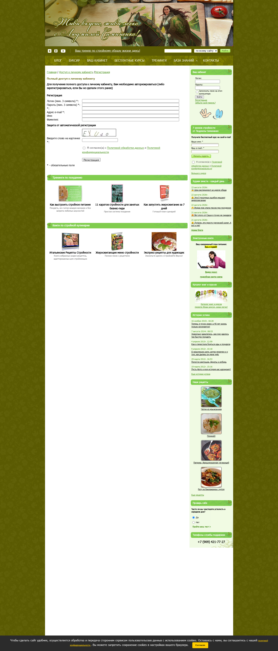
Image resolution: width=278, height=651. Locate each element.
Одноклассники (56, 51)
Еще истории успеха (200, 374)
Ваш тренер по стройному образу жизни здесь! (107, 51)
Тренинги (159, 60)
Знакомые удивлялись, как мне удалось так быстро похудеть (210, 335)
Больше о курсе (198, 173)
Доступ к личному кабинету (76, 72)
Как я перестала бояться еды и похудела (210, 344)
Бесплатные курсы (129, 60)
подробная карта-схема (211, 276)
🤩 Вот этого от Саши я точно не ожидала (211, 215)
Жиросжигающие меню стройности (117, 252)
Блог (58, 60)
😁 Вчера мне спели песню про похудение (211, 207)
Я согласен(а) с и (121, 150)
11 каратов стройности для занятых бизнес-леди (117, 206)
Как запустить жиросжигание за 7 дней (164, 206)
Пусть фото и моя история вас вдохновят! (211, 369)
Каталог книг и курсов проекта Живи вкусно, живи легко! (211, 305)
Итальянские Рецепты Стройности (70, 252)
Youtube (63, 51)
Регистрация (102, 72)
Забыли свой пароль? (205, 102)
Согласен (200, 645)
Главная (52, 72)
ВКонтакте (49, 51)
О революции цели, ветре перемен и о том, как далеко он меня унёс (209, 353)
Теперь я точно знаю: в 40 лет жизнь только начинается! (209, 325)
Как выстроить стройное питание (70, 204)
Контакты (211, 60)
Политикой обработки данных (125, 147)
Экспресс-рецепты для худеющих (164, 252)
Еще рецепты (197, 495)
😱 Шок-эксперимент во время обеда (209, 190)
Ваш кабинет (97, 60)
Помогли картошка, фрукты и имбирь (209, 362)
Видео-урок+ (211, 272)
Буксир (74, 60)
